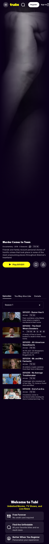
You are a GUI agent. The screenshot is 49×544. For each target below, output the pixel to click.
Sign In (44, 5)
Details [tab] (37, 296)
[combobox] (23, 305)
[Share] (43, 264)
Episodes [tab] (7, 296)
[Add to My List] (36, 264)
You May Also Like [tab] (23, 296)
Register (33, 5)
